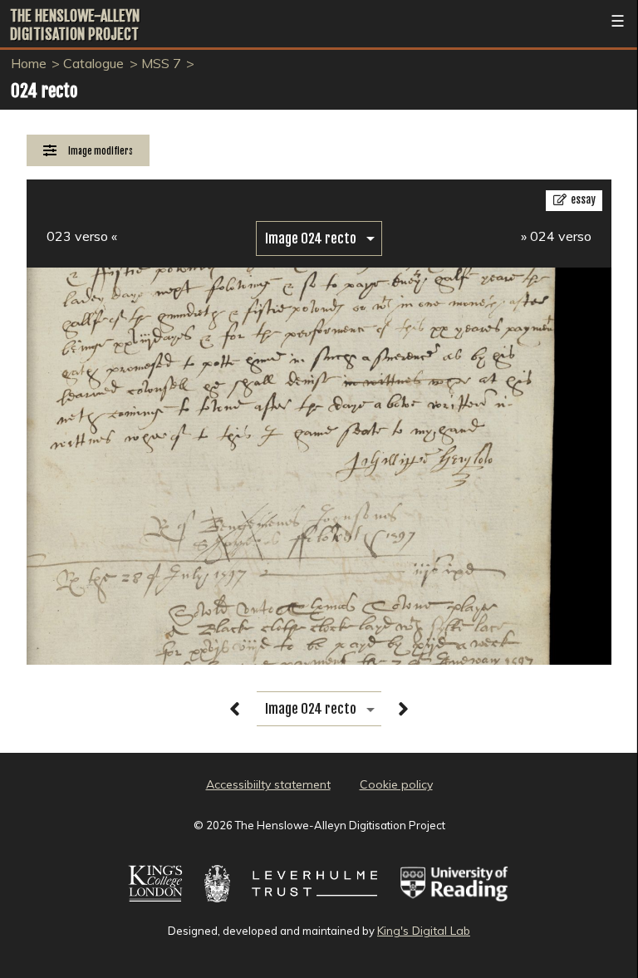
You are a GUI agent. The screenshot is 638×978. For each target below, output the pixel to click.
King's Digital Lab (423, 930)
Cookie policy (396, 784)
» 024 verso (556, 236)
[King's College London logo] (156, 904)
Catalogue (93, 63)
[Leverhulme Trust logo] (315, 904)
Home (29, 63)
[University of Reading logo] (454, 904)
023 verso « (82, 236)
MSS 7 (161, 63)
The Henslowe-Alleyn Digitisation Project (75, 25)
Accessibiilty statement (268, 784)
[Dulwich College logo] (217, 904)
